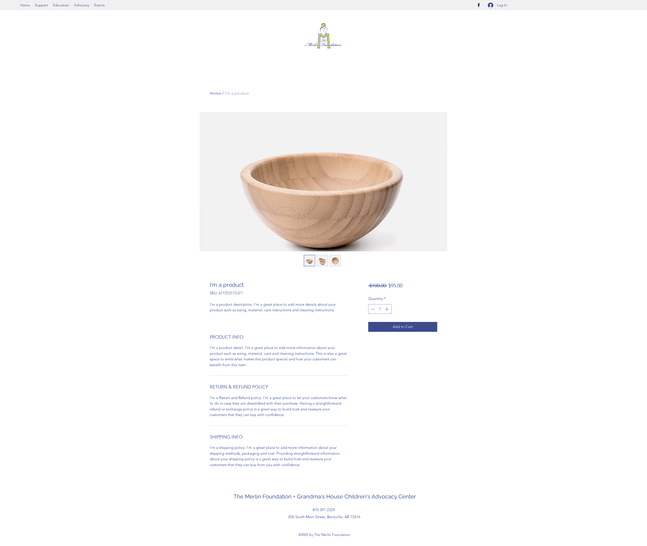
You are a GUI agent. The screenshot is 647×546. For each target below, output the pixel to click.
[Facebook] (478, 5)
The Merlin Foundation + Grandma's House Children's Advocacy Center (326, 496)
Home (215, 93)
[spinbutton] (380, 309)
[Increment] (387, 309)
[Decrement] (372, 309)
